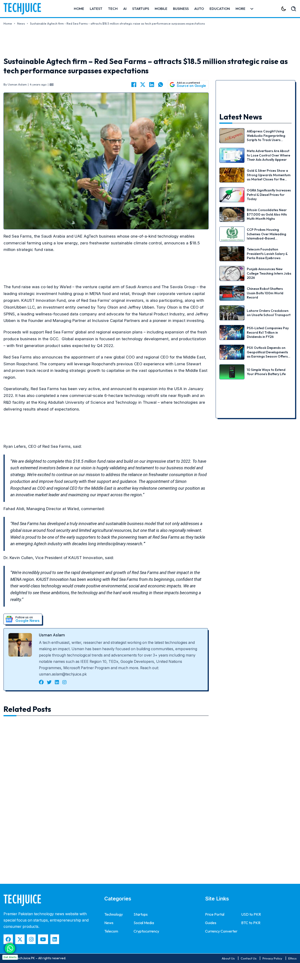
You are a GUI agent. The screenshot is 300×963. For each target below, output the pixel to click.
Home (79, 8)
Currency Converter (221, 931)
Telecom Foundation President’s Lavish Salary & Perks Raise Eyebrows (267, 253)
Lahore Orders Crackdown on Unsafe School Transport (268, 313)
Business (181, 8)
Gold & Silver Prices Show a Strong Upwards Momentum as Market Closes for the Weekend (268, 177)
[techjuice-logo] (25, 9)
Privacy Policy (272, 958)
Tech (113, 8)
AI (125, 8)
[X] (142, 84)
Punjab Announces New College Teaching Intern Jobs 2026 (269, 273)
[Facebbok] (8, 939)
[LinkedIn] (151, 84)
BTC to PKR (250, 922)
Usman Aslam (52, 635)
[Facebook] (133, 84)
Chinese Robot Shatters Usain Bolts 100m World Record (265, 293)
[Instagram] (31, 939)
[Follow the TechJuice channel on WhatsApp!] (10, 948)
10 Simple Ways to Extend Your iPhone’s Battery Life (266, 372)
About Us (228, 958)
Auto (199, 8)
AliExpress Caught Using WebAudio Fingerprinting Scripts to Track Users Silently (266, 137)
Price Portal (214, 914)
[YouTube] (43, 939)
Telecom (111, 931)
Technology (113, 914)
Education (220, 8)
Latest (96, 8)
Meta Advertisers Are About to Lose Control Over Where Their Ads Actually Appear (268, 155)
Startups (140, 8)
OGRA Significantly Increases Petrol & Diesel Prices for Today (269, 194)
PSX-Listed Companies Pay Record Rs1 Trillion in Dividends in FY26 (268, 332)
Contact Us (248, 958)
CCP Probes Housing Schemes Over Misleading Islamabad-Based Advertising (266, 236)
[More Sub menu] (252, 9)
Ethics (292, 958)
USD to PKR (251, 914)
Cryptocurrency (146, 931)
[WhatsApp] (160, 84)
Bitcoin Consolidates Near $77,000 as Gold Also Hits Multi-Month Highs (267, 214)
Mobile (161, 8)
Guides (210, 922)
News (21, 23)
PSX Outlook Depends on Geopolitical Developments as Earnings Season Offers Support (267, 354)
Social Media (144, 922)
